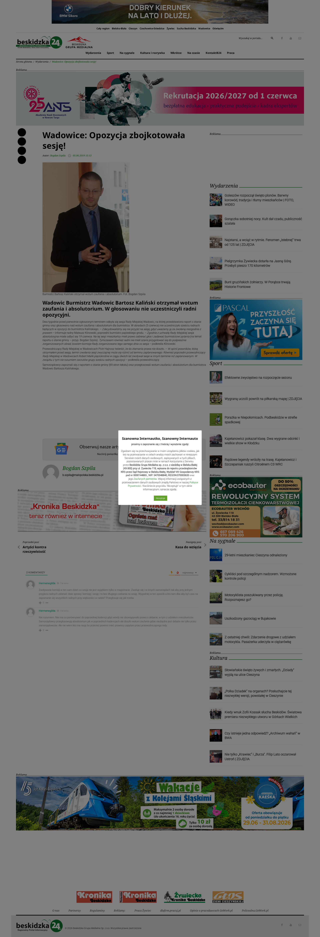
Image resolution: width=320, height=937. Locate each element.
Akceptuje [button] (160, 498)
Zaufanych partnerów (145, 478)
